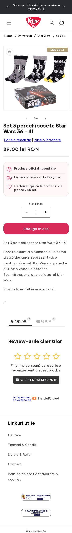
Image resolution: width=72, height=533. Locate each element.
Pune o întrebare (47, 140)
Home (8, 35)
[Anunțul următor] (64, 7)
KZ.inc (41, 530)
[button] (9, 22)
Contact (15, 464)
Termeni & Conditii (23, 445)
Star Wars (44, 35)
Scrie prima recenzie (38, 380)
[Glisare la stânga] (26, 118)
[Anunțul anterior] (7, 7)
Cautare (14, 435)
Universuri (25, 35)
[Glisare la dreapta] (45, 118)
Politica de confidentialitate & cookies (33, 476)
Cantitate (36, 204)
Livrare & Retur (20, 454)
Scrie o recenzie (17, 140)
